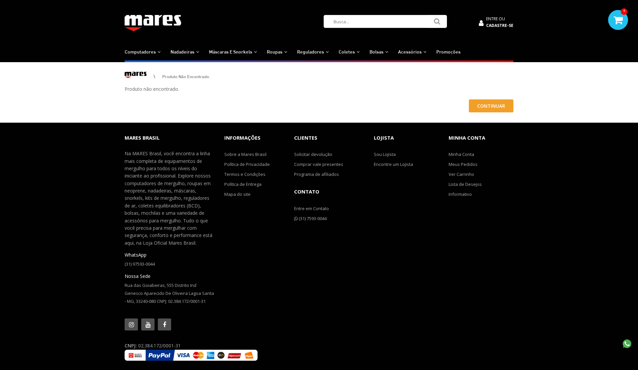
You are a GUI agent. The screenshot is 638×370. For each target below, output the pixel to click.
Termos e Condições (245, 174)
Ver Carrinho (461, 174)
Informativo (460, 194)
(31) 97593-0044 (140, 264)
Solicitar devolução (313, 154)
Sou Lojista (385, 154)
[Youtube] (148, 324)
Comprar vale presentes (318, 164)
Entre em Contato (311, 208)
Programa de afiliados (316, 174)
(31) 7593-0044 (312, 218)
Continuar (491, 106)
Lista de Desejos (465, 184)
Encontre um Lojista (393, 164)
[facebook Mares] (164, 324)
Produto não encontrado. (186, 76)
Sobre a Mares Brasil (245, 154)
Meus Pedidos (463, 164)
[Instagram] (131, 324)
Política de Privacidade (247, 164)
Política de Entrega (243, 184)
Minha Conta (461, 154)
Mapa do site (237, 194)
